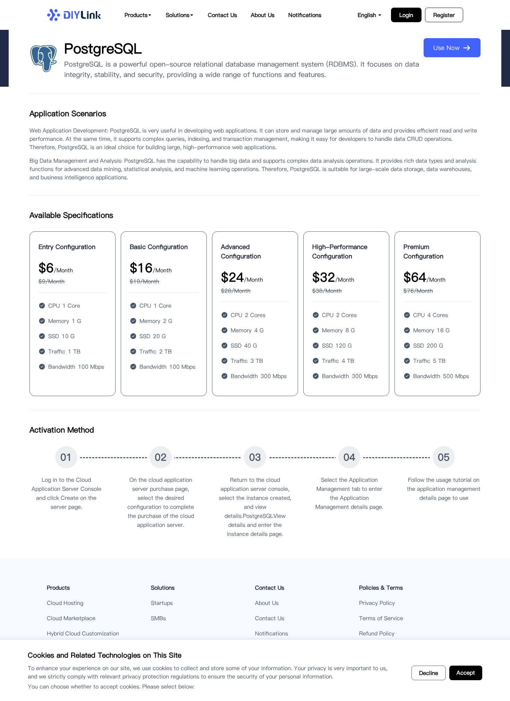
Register (444, 15)
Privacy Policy (377, 603)
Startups (162, 603)
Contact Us (222, 15)
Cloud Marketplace (71, 618)
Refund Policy (376, 633)
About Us (262, 15)
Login (406, 15)
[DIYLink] (74, 15)
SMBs (158, 618)
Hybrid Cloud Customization (83, 633)
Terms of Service (381, 618)
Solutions (163, 587)
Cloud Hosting (65, 603)
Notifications (304, 15)
